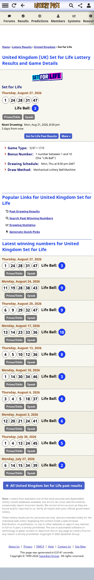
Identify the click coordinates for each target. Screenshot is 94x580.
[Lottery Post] (47, 5)
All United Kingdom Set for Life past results (46, 485)
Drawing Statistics (22, 225)
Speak (29, 117)
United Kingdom (45, 47)
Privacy (28, 546)
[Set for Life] (47, 80)
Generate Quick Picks (24, 232)
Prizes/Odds (12, 117)
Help (51, 546)
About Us (14, 546)
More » (66, 136)
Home (6, 47)
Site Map (80, 546)
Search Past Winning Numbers (31, 218)
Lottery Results (22, 47)
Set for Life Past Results (41, 136)
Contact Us (64, 546)
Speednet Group (49, 556)
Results (23, 21)
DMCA (40, 546)
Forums (9, 21)
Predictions (39, 21)
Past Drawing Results (24, 211)
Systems (74, 21)
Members (58, 21)
